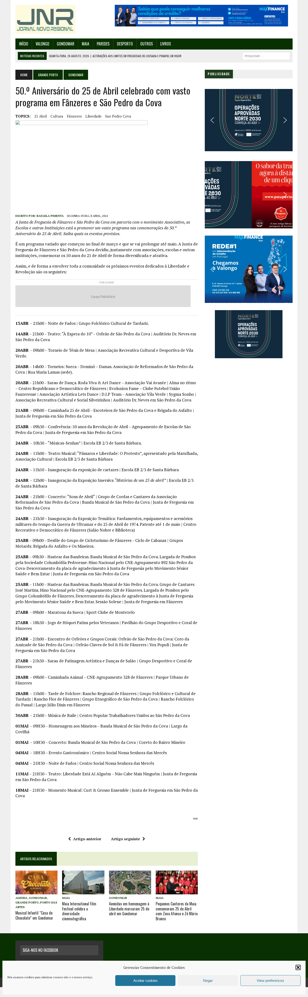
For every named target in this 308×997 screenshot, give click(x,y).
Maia (85, 44)
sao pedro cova (118, 116)
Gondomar (65, 44)
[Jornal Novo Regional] (59, 19)
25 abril (40, 116)
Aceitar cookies (145, 980)
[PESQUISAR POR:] (266, 55)
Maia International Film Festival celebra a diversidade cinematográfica (79, 911)
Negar (208, 980)
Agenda (21, 898)
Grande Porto (48, 74)
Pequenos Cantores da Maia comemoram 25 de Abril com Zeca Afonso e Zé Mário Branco (177, 911)
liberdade (93, 116)
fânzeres (74, 116)
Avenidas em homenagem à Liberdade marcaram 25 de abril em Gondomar (129, 909)
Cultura (57, 116)
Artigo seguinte (125, 838)
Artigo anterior (87, 838)
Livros (165, 44)
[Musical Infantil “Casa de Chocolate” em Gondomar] (36, 891)
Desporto (125, 44)
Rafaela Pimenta (50, 216)
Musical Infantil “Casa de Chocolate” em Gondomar (34, 915)
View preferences (270, 980)
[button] (298, 967)
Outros (146, 44)
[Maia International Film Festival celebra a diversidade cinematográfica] (83, 891)
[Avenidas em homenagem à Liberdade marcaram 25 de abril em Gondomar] (130, 891)
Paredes (103, 44)
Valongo (42, 44)
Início (23, 44)
